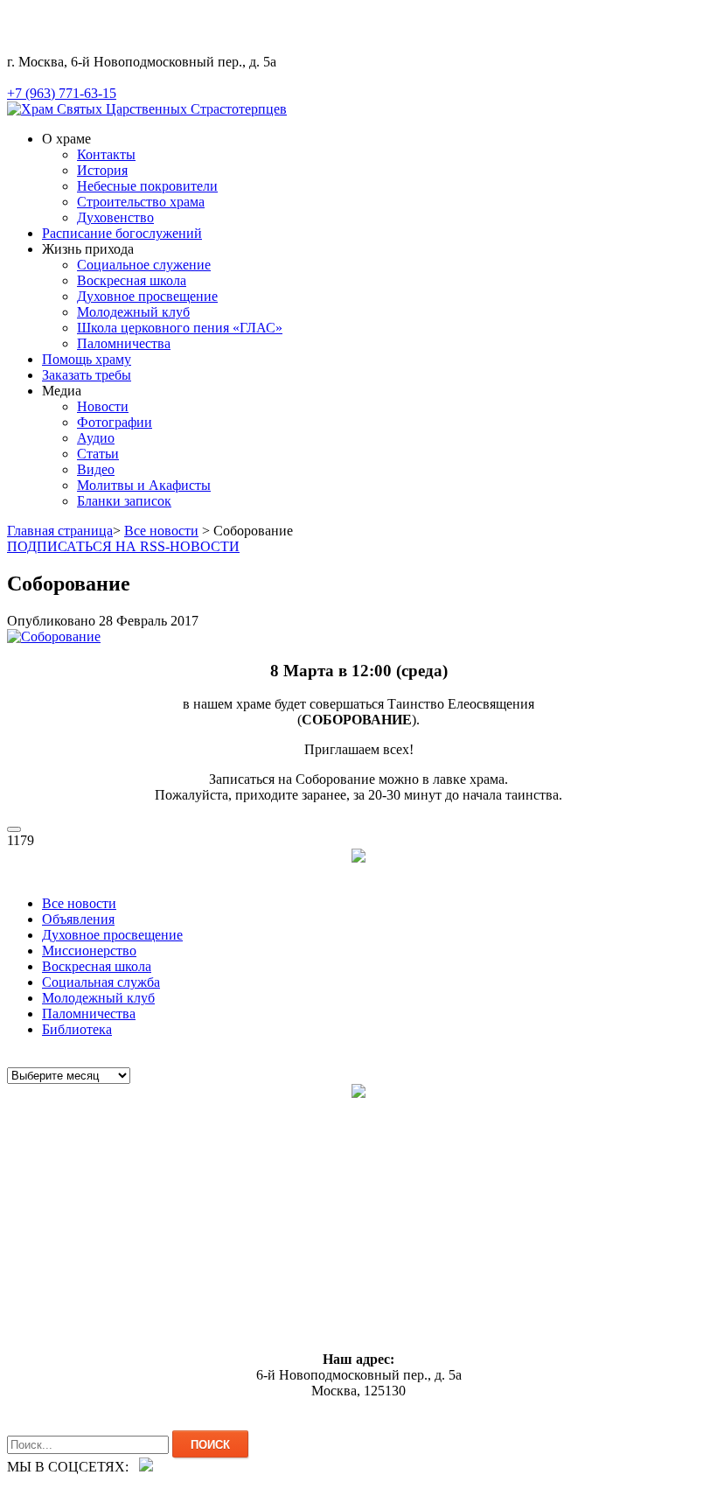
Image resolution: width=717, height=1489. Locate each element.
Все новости (161, 530)
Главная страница (60, 530)
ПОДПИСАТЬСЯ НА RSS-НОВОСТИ (123, 546)
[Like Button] (14, 829)
